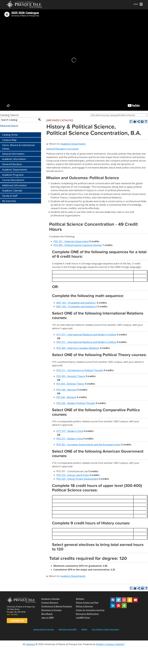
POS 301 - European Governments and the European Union (88, 444)
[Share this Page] (138, 121)
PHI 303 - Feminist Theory (70, 383)
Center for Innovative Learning (90, 610)
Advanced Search (9, 125)
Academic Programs (13, 174)
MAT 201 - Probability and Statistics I (76, 302)
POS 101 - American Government (71, 241)
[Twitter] (118, 599)
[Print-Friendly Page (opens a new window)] (142, 121)
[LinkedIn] (112, 605)
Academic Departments (14, 169)
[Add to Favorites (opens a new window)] (134, 121)
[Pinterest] (118, 605)
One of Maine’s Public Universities (105, 629)
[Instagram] (124, 599)
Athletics (80, 599)
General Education (12, 164)
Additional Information (14, 185)
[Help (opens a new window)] (146, 121)
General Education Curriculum (62, 148)
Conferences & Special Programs (56, 606)
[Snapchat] (129, 599)
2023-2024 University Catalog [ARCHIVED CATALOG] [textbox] (113, 115)
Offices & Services (84, 606)
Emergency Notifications (87, 614)
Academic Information (14, 159)
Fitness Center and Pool (87, 602)
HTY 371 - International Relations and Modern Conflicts (86, 334)
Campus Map (9, 140)
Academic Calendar (12, 190)
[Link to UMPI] (124, 605)
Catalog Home (10, 134)
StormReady (47, 614)
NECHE (84, 629)
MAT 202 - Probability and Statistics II (76, 306)
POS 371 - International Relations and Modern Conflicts (86, 342)
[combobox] (119, 115)
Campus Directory (49, 602)
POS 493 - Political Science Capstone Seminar (77, 245)
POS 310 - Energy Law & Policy (72, 475)
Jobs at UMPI (47, 617)
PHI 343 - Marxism (66, 397)
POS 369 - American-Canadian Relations (77, 348)
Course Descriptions (13, 180)
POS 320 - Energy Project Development (77, 478)
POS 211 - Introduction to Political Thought (79, 370)
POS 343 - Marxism (66, 389)
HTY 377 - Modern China (69, 431)
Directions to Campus (51, 610)
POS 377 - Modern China (69, 438)
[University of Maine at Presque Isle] (24, 4)
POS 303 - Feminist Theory (70, 376)
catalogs (30, 644)
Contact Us (17, 620)
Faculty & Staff (9, 195)
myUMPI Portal (83, 617)
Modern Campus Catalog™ (110, 644)
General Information (13, 153)
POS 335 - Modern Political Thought (75, 403)
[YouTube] (135, 599)
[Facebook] (112, 599)
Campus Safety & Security (43, 629)
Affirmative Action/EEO (68, 629)
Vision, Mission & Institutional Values (18, 147)
